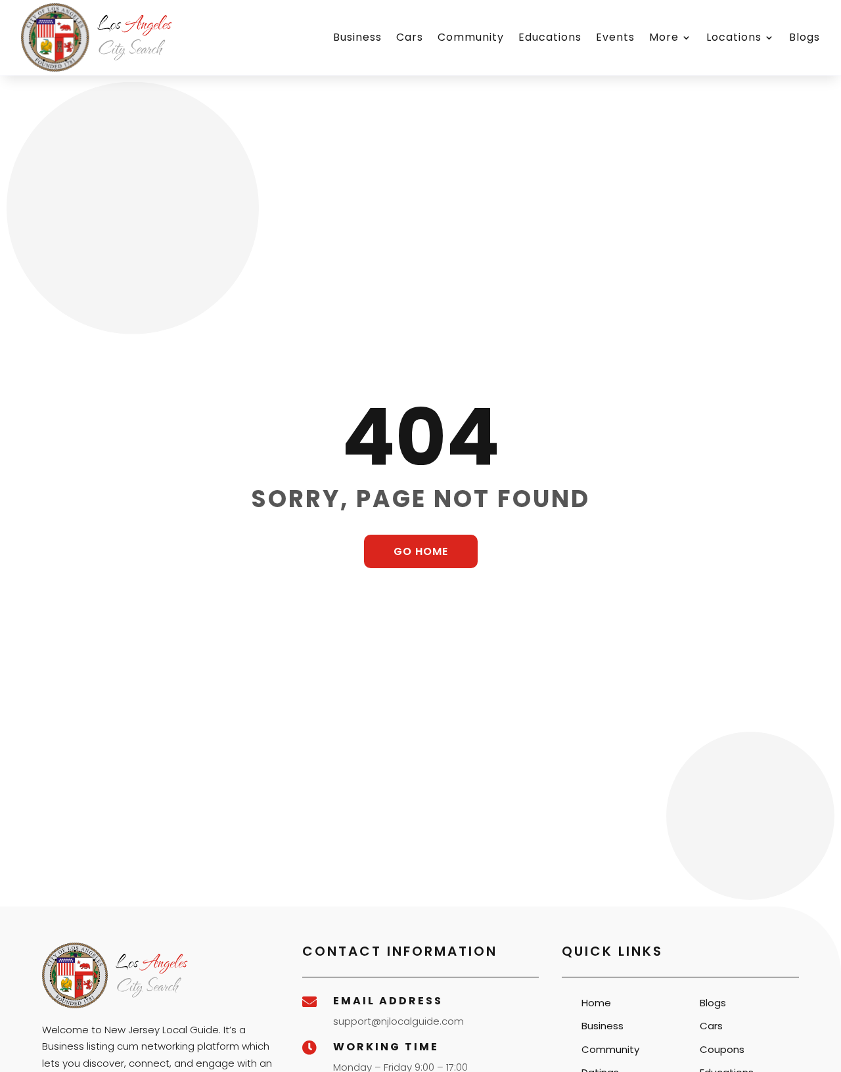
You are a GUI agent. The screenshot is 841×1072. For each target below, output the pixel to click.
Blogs (804, 37)
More (664, 37)
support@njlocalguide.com (398, 1021)
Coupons (722, 1049)
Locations (733, 37)
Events (615, 37)
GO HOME (421, 551)
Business (357, 37)
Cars (409, 37)
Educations (549, 37)
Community (471, 37)
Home (596, 1003)
